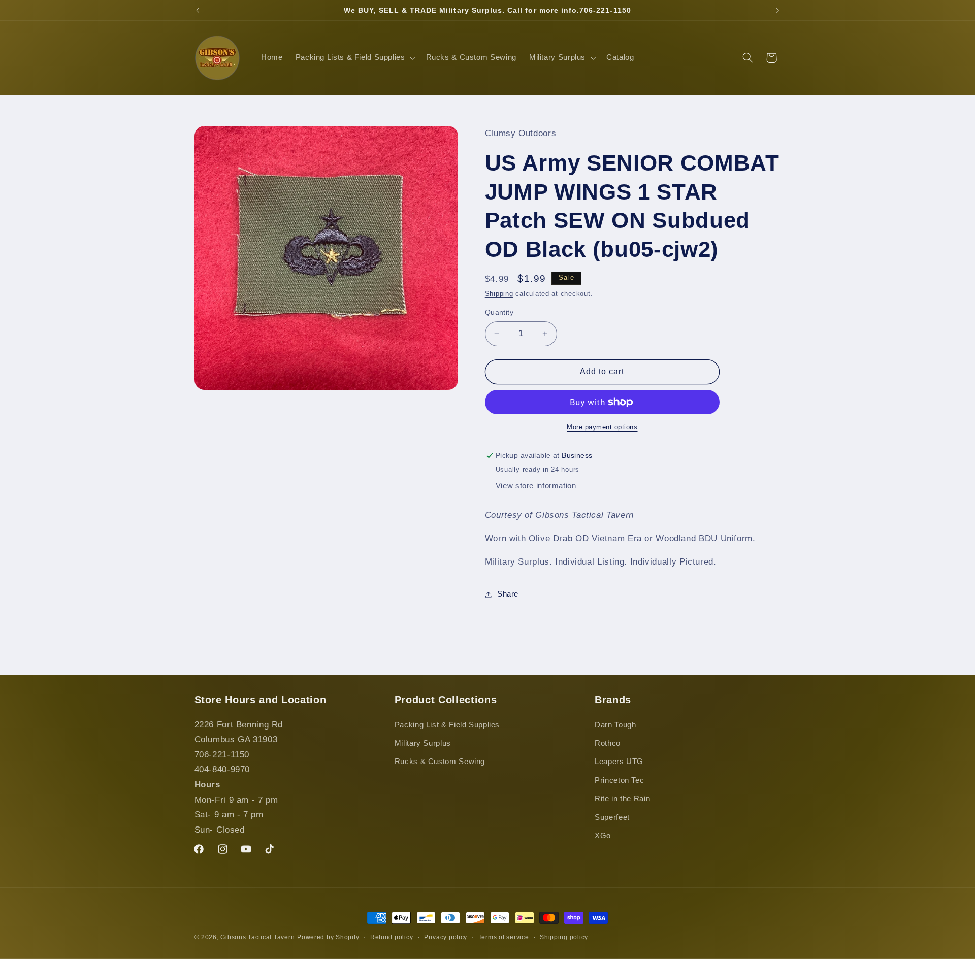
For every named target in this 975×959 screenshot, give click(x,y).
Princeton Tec (619, 780)
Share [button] (507, 594)
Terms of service (503, 937)
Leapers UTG (619, 761)
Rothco (608, 743)
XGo (603, 836)
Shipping (499, 293)
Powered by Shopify (328, 937)
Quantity (499, 312)
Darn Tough (615, 725)
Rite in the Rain (622, 799)
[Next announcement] (777, 10)
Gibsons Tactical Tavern (257, 937)
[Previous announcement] (197, 10)
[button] (354, 58)
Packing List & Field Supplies (447, 725)
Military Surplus (423, 743)
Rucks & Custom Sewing (440, 761)
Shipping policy (564, 937)
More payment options (602, 427)
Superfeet (612, 817)
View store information (536, 486)
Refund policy (391, 937)
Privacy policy (445, 937)
